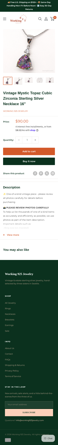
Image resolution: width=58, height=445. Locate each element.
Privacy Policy (12, 370)
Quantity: (8, 140)
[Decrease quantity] (19, 140)
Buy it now (29, 161)
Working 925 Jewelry (15, 111)
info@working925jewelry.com (30, 420)
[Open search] (40, 19)
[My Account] (46, 19)
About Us (9, 348)
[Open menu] (4, 19)
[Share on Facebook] (35, 173)
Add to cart (29, 151)
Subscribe (29, 412)
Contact (9, 354)
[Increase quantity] (35, 140)
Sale (7, 331)
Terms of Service (13, 376)
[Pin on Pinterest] (41, 173)
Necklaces (10, 314)
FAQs (7, 359)
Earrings (9, 325)
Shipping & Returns (15, 365)
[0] (52, 19)
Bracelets (9, 319)
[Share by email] (53, 173)
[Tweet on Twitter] (47, 173)
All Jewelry (10, 303)
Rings (8, 308)
